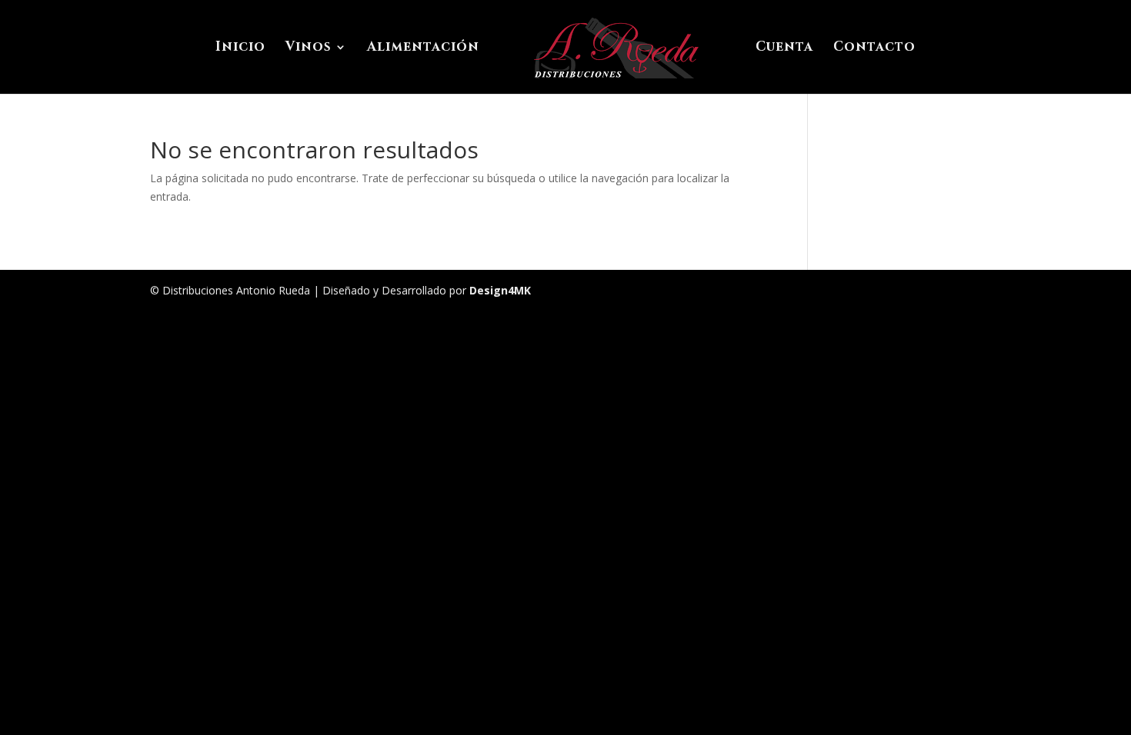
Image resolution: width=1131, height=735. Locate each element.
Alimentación (423, 48)
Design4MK (498, 290)
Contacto (874, 48)
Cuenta (784, 48)
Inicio (240, 48)
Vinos (308, 48)
